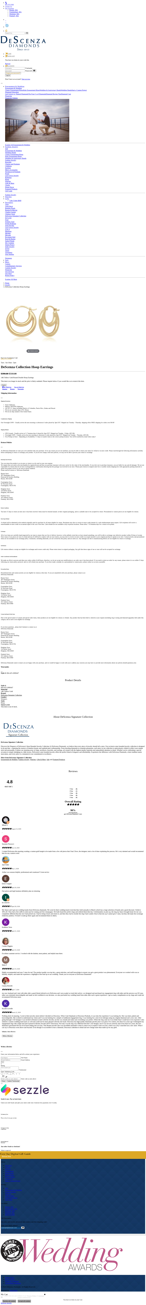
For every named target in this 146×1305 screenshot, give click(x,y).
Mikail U (5, 825)
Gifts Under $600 (15, 201)
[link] (75, 6)
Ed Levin (8, 218)
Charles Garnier (10, 212)
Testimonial (22, 1070)
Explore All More (11, 279)
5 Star (71, 789)
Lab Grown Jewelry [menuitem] (12, 176)
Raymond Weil (10, 237)
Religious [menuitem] (8, 177)
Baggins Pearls (10, 208)
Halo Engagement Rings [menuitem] (13, 156)
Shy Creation (9, 243)
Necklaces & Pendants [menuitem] (12, 172)
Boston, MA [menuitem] (13, 10)
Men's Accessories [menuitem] (11, 170)
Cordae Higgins (7, 946)
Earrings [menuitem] (8, 168)
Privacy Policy (10, 1177)
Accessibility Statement (13, 1283)
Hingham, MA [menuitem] (14, 14)
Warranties (21, 389)
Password (28, 71)
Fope (7, 220)
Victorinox (8, 252)
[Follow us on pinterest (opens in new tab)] (75, 23)
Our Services (9, 272)
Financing (8, 96)
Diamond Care (66, 94)
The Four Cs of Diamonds (37, 94)
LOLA (7, 229)
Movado (8, 235)
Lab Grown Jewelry (12, 227)
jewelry (7, 285)
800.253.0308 (10, 1215)
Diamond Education (12, 92)
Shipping (4, 389)
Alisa (7, 204)
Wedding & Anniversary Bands (50, 90)
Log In (8, 75)
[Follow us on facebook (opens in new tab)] (75, 19)
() (76, 789)
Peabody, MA (10, 1213)
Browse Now (6, 1156)
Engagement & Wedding (14, 86)
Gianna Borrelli (7, 986)
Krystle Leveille (7, 1008)
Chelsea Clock (10, 214)
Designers (9, 202)
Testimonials (9, 1171)
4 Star (71, 791)
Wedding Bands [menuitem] (10, 152)
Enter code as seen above (28, 1079)
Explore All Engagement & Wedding (17, 145)
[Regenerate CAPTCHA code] (6, 1077)
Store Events (9, 1173)
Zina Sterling (9, 254)
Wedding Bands (66, 90)
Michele (8, 233)
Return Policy (9, 275)
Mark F (4, 965)
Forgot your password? (13, 73)
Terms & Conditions (12, 1281)
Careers (7, 264)
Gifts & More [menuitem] (9, 1196)
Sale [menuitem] (6, 1188)
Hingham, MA (10, 1211)
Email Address (25, 1060)
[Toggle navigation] (2, 83)
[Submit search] (26, 33)
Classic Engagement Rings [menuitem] (14, 154)
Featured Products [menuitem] (11, 1198)
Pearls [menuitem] (7, 174)
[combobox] (15, 33)
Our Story (8, 274)
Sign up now (26, 79)
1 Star (71, 797)
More (7, 262)
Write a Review (7, 1036)
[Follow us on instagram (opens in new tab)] (75, 21)
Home (7, 283)
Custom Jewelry (10, 268)
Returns (12, 389)
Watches (8, 181)
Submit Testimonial (13, 1081)
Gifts (7, 199)
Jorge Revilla (9, 225)
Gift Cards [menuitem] (8, 1200)
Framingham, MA (11, 1209)
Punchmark (14, 1290)
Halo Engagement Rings (31, 90)
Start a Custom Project (79, 90)
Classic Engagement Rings (14, 90)
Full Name (24, 1058)
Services (8, 1169)
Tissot (7, 250)
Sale (6, 149)
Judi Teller (5, 865)
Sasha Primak (9, 241)
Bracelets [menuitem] (8, 162)
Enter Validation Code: (8, 1071)
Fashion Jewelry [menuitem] (10, 1192)
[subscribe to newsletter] (22, 1228)
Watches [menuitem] (8, 1194)
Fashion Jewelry (11, 147)
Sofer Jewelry (9, 247)
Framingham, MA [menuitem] (15, 12)
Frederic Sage (9, 222)
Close (3, 1081)
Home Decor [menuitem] (9, 187)
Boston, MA (9, 1207)
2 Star (71, 795)
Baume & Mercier (11, 210)
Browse (7, 64)
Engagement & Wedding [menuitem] (13, 1190)
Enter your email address (9, 1225)
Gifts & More (9, 183)
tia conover (5, 902)
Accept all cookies (24, 1301)
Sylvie (7, 249)
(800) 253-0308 (6, 359)
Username (28, 68)
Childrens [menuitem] (8, 166)
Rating (3, 1065)
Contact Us (9, 1179)
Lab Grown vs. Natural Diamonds (16, 94)
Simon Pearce (9, 245)
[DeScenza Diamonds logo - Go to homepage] (23, 48)
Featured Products (11, 189)
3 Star (71, 793)
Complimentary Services (13, 266)
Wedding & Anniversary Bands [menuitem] (15, 158)
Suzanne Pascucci (8, 844)
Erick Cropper (7, 884)
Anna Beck (9, 206)
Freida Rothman (10, 224)
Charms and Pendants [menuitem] (12, 164)
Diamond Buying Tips (53, 94)
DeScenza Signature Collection (15, 216)
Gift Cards (8, 191)
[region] (33, 322)
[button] (75, 8)
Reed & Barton (10, 239)
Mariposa (8, 231)
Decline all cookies (9, 1301)
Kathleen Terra (7, 927)
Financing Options (11, 98)
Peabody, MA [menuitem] (14, 16)
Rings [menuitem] (7, 179)
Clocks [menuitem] (7, 185)
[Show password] (34, 70)
